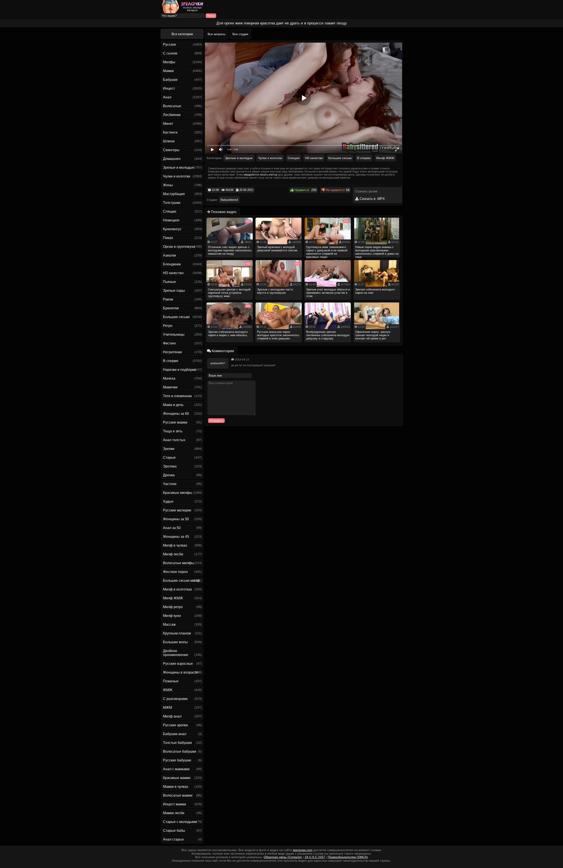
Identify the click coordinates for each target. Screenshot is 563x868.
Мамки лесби (173, 813)
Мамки (168, 71)
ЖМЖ (167, 690)
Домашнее (172, 159)
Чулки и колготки (176, 176)
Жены (168, 185)
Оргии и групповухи (179, 246)
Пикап (168, 238)
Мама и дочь (173, 405)
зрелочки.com (303, 850)
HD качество (173, 273)
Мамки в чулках (175, 786)
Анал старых (173, 839)
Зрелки (168, 449)
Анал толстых (174, 440)
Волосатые (172, 106)
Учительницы (174, 334)
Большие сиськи (176, 317)
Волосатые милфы (178, 563)
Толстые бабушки (177, 743)
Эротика (170, 466)
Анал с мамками (176, 769)
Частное (170, 484)
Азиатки (169, 255)
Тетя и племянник (177, 396)
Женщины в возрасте (180, 672)
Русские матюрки (177, 510)
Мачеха (169, 378)
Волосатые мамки (177, 795)
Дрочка (169, 475)
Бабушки (170, 80)
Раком (168, 299)
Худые (168, 501)
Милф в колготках (177, 589)
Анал (167, 97)
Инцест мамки (174, 804)
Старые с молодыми (180, 822)
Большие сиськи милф (181, 580)
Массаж (169, 624)
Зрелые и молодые (178, 167)
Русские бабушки (177, 760)
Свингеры (171, 150)
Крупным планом (177, 633)
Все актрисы (216, 34)
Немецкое (171, 220)
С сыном (170, 53)
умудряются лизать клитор (260, 174)
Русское (169, 44)
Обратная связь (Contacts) (283, 857)
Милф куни (172, 616)
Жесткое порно (175, 572)
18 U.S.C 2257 (315, 857)
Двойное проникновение (175, 653)
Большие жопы (175, 642)
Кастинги (170, 132)
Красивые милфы (177, 493)
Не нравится (335, 190)
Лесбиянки (172, 115)
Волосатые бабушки (179, 751)
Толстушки (171, 203)
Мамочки (170, 387)
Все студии (240, 34)
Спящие (169, 211)
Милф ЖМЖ (173, 598)
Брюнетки (171, 308)
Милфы (169, 62)
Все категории (182, 34)
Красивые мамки (176, 778)
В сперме (170, 361)
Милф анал (172, 716)
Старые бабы (174, 830)
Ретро (167, 326)
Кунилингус (172, 229)
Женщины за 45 (176, 536)
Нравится (301, 190)
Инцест (169, 88)
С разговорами (175, 699)
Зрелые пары (174, 290)
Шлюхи (169, 141)
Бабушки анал (174, 734)
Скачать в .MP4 (372, 199)
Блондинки (172, 264)
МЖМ (167, 707)
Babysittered (229, 199)
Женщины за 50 (176, 519)
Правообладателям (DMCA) (348, 857)
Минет (168, 123)
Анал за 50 (172, 528)
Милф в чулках (175, 545)
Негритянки (172, 352)
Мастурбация (174, 194)
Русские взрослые (178, 663)
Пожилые (171, 681)
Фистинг (169, 343)
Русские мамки (175, 422)
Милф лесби (173, 554)
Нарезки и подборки (179, 369)
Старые (169, 457)
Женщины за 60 (176, 413)
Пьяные (169, 282)
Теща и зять (172, 431)
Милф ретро (173, 607)
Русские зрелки (175, 725)
